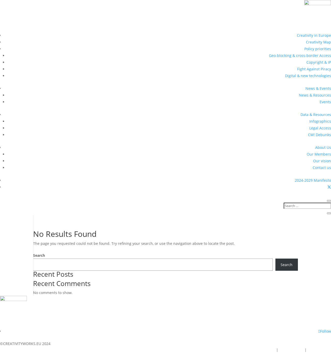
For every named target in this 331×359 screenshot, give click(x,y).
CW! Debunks (319, 134)
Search (39, 255)
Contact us (322, 167)
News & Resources (315, 95)
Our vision (322, 160)
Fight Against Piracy (314, 69)
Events (325, 101)
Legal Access (320, 128)
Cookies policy (291, 349)
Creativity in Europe (314, 35)
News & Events (318, 88)
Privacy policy (319, 349)
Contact (267, 349)
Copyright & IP (318, 62)
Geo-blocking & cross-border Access (300, 55)
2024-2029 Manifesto (313, 180)
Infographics (320, 121)
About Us (323, 147)
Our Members (319, 154)
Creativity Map (318, 42)
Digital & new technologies (308, 75)
